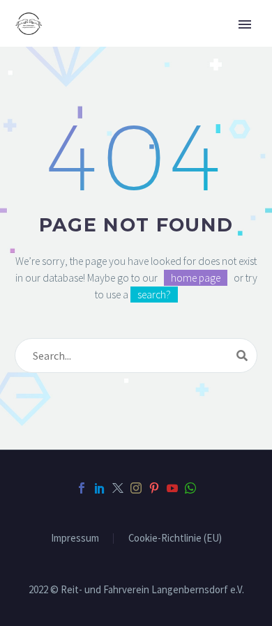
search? (154, 294)
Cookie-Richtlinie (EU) (175, 538)
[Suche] (242, 355)
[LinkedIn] (99, 488)
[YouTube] (172, 488)
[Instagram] (136, 488)
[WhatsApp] (190, 488)
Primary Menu (244, 24)
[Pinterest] (154, 488)
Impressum (75, 538)
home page (195, 277)
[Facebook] (81, 488)
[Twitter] (117, 488)
